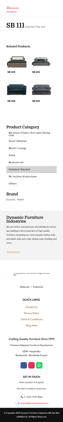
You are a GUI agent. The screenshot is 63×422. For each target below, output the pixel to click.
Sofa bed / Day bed (35, 26)
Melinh (20, 199)
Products (13, 252)
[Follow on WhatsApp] (39, 365)
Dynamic (11, 199)
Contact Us (31, 307)
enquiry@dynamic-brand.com (34, 403)
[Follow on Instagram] (31, 365)
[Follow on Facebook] (24, 365)
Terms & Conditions (31, 319)
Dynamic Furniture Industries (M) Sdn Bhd (40, 413)
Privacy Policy (31, 313)
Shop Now (31, 325)
